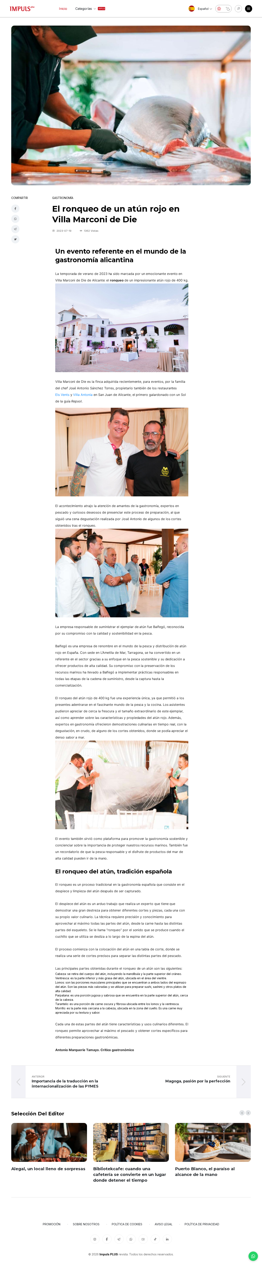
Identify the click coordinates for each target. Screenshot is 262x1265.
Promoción (51, 1224)
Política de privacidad (202, 1224)
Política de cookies (127, 1224)
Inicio (63, 9)
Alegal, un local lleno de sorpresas (48, 1168)
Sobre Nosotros (86, 1224)
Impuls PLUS (108, 1254)
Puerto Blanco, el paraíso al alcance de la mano (205, 1171)
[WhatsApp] (253, 1256)
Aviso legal (163, 1224)
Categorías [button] (86, 9)
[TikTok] (155, 1239)
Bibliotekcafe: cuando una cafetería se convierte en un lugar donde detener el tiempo (129, 1174)
